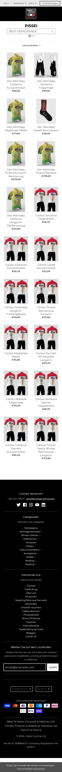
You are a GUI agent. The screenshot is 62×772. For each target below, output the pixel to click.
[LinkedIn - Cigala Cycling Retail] (43, 505)
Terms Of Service (31, 618)
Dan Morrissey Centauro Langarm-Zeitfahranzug (16, 220)
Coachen (31, 622)
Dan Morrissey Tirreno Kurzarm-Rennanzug (16, 173)
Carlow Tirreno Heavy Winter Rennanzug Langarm (46, 450)
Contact (31, 585)
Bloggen (31, 632)
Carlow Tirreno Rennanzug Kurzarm (46, 311)
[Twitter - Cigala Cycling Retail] (19, 505)
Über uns (31, 593)
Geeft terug (31, 589)
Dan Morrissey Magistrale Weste (16, 128)
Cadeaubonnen (31, 611)
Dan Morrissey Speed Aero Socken (46, 128)
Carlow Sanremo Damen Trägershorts (46, 402)
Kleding (29, 560)
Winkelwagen (50, 3)
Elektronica (29, 538)
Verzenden (31, 603)
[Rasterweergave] (29, 36)
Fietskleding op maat (31, 629)
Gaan (53, 667)
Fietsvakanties (31, 625)
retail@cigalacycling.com (40, 498)
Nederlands (18, 3)
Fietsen (30, 546)
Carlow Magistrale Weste (15, 355)
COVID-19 (31, 636)
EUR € (31, 3)
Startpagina (31, 528)
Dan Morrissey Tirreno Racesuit (46, 171)
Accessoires (29, 553)
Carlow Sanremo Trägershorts (46, 217)
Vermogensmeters (29, 531)
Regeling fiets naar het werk (31, 600)
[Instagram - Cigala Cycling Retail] (31, 505)
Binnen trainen (29, 535)
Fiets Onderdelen (30, 549)
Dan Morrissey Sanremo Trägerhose (46, 84)
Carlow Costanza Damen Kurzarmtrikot (16, 448)
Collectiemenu (30, 45)
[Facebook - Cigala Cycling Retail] (25, 505)
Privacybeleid (31, 614)
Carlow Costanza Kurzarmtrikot (16, 266)
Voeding (30, 564)
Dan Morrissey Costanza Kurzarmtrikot (16, 84)
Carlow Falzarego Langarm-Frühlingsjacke (16, 311)
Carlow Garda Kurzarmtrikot (46, 266)
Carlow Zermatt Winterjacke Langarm (46, 357)
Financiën (31, 596)
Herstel (30, 557)
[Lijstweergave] (33, 36)
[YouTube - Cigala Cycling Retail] (37, 505)
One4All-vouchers (31, 607)
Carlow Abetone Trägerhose (16, 400)
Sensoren (31, 542)
